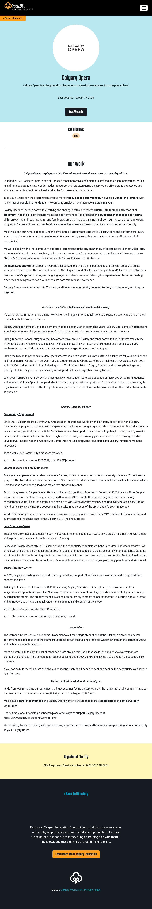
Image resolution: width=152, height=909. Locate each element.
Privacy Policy (92, 889)
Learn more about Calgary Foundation (76, 854)
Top (145, 902)
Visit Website (76, 112)
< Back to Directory (13, 18)
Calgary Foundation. (72, 889)
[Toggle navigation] (144, 8)
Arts (76, 135)
